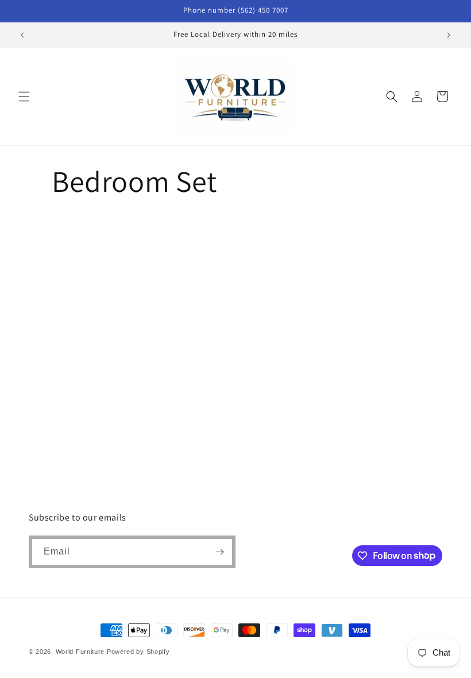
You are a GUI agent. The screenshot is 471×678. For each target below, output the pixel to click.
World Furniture (80, 651)
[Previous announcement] (22, 35)
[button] (24, 96)
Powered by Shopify (138, 651)
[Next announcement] (448, 35)
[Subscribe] (219, 552)
